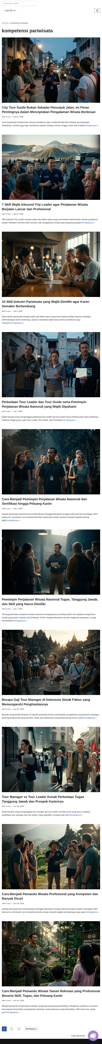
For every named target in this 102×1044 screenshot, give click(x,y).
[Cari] (33, 3)
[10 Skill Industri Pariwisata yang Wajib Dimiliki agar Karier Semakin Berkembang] (51, 264)
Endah (8, 117)
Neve (36, 1041)
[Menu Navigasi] (97, 10)
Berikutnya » (31, 1029)
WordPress (63, 1041)
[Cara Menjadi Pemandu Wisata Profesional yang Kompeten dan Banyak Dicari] (51, 856)
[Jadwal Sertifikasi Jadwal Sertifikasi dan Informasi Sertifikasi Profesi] (9, 10)
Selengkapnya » (91, 125)
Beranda (5, 23)
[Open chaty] (93, 1035)
